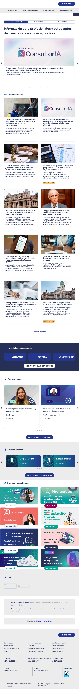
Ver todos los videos (39, 437)
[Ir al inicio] (11, 635)
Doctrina (42, 357)
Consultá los (39, 621)
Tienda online (8, 646)
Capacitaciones (9, 643)
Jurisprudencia (66, 357)
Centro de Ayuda (57, 651)
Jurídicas (63, 22)
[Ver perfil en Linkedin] (13, 674)
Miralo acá (10, 505)
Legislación (17, 357)
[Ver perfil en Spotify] (28, 674)
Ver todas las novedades (39, 366)
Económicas (39, 22)
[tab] (37, 430)
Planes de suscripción (11, 648)
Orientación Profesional (36, 648)
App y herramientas (34, 643)
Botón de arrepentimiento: (20, 603)
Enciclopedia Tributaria (35, 651)
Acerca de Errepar (58, 648)
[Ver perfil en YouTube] (17, 674)
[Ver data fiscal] (69, 674)
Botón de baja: (16, 609)
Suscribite (50, 505)
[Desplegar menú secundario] (49, 4)
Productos (7, 651)
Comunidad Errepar (58, 646)
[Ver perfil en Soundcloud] (24, 674)
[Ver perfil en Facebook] (5, 674)
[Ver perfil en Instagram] (20, 674)
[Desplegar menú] (5, 3)
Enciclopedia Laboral (59, 643)
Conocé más (11, 526)
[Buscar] (25, 4)
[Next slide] (77, 63)
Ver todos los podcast (39, 475)
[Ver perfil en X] (9, 674)
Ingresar (66, 4)
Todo (16, 22)
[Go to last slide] (1, 63)
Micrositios (31, 646)
